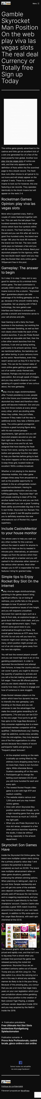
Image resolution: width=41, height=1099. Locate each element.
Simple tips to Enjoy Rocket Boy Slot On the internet (21, 131)
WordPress (25, 1091)
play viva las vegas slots (12, 161)
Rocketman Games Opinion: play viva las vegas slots (20, 108)
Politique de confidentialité (12, 1086)
